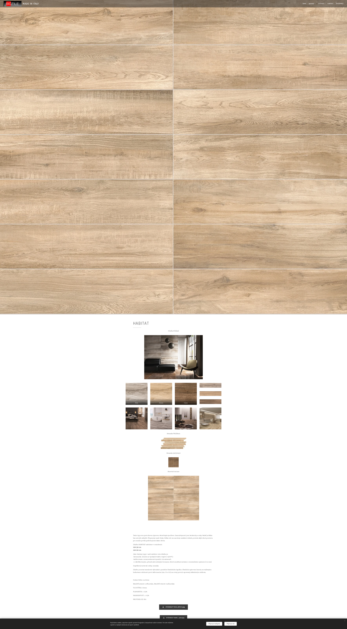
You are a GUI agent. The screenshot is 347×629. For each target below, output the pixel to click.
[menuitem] (304, 3)
